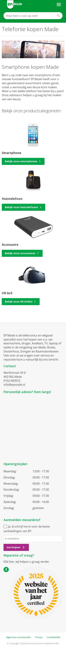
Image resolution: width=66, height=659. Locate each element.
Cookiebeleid (53, 637)
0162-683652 (12, 380)
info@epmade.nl (14, 385)
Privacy (39, 637)
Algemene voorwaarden (18, 637)
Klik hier (9, 562)
